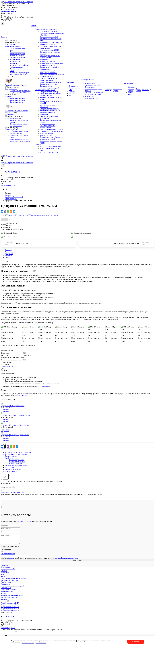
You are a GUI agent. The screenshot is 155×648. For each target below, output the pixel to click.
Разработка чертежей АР (48, 73)
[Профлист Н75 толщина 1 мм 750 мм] (31, 215)
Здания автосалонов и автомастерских (47, 126)
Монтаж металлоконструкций (50, 146)
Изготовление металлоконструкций (13, 45)
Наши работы (138, 90)
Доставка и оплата (44, 386)
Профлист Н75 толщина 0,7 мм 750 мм (15, 435)
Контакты (145, 90)
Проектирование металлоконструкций (47, 60)
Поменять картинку (8, 554)
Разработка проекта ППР (10, 603)
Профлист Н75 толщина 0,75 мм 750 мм (15, 415)
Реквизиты (73, 93)
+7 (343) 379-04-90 (9, 9)
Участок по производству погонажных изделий (94, 93)
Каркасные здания (46, 133)
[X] (5, 446)
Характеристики (11, 252)
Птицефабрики (45, 118)
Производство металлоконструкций (92, 84)
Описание (8, 250)
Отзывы (72, 92)
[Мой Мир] (14, 211)
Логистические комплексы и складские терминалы (50, 111)
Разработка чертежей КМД (49, 50)
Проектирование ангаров (49, 84)
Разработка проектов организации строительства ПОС (52, 75)
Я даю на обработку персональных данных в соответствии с (40, 558)
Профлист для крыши (17, 100)
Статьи (130, 91)
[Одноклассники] (11, 211)
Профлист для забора (17, 98)
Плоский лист (10, 114)
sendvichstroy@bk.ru (8, 185)
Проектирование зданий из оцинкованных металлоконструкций (49, 69)
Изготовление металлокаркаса (15, 60)
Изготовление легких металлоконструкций (17, 53)
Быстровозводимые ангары (49, 92)
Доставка (131, 87)
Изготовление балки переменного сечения (17, 56)
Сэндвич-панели (11, 89)
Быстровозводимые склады (49, 109)
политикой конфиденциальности (66, 558)
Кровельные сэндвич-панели (20, 91)
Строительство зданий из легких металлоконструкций (51, 138)
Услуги (33, 26)
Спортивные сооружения (49, 116)
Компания (4, 565)
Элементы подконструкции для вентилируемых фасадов (20, 140)
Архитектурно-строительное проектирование (50, 57)
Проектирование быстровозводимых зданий (49, 87)
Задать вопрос (77, 560)
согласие (11, 558)
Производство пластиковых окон (91, 97)
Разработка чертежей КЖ (49, 37)
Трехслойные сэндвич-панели (16, 85)
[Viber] (5, 211)
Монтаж (38, 145)
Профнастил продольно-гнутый (16, 111)
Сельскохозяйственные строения (51, 129)
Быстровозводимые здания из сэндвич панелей (50, 94)
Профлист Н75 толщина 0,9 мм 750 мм (15, 425)
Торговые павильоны (47, 124)
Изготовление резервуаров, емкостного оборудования (19, 73)
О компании (69, 82)
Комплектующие (11, 129)
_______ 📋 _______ (8, 601)
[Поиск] (2, 23)
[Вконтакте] (6, 189)
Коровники (44, 114)
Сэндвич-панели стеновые (19, 93)
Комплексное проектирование (46, 29)
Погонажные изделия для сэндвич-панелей (19, 125)
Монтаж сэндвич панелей (49, 152)
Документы (9, 254)
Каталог (4, 37)
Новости (131, 89)
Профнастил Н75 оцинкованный (12, 406)
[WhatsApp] (8, 211)
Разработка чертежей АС (48, 31)
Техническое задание (117, 90)
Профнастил (9, 96)
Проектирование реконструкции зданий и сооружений (51, 64)
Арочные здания (46, 135)
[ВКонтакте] (2, 211)
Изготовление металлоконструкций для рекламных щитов (19, 65)
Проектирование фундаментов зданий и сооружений (51, 43)
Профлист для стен (16, 102)
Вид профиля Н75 (7, 366)
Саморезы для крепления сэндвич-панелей (19, 132)
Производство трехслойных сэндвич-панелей (93, 89)
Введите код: (6, 550)
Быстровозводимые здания (45, 90)
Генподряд (108, 90)
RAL (71, 95)
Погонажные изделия (13, 118)
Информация (128, 83)
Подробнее (5, 409)
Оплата (7, 257)
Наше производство (88, 79)
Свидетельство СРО (8, 569)
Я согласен (135, 642)
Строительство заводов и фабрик (51, 131)
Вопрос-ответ (131, 93)
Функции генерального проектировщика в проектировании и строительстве (52, 80)
